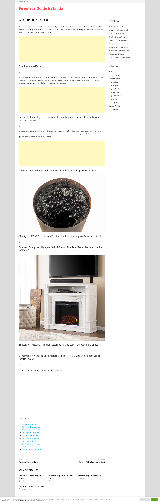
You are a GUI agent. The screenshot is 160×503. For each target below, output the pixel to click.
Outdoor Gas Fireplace (29, 424)
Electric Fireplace (114, 79)
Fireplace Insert (114, 85)
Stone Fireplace (114, 109)
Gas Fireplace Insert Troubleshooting (32, 486)
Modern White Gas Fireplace (31, 449)
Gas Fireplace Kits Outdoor (31, 444)
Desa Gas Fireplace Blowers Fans (90, 476)
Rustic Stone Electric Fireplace (119, 47)
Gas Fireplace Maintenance (31, 438)
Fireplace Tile (113, 99)
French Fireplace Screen (117, 33)
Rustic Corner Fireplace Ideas (119, 51)
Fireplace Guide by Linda (41, 8)
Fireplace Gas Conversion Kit (31, 447)
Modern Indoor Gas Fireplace (32, 435)
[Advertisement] (62, 49)
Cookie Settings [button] (145, 500)
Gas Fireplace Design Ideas (31, 433)
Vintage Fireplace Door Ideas (119, 44)
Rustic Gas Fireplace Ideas (31, 427)
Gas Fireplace (113, 102)
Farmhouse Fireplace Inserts (118, 40)
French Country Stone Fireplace (119, 57)
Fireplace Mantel (114, 89)
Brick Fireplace (114, 72)
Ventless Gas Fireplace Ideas (31, 430)
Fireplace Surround (115, 96)
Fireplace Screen (114, 92)
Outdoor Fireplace (115, 106)
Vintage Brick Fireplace (116, 54)
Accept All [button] (154, 500)
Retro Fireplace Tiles (116, 27)
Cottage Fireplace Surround (118, 30)
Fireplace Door (114, 82)
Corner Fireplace (114, 75)
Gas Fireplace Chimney (29, 441)
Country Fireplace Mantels (118, 37)
